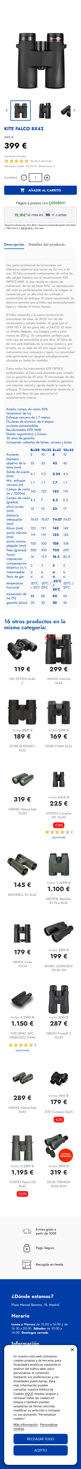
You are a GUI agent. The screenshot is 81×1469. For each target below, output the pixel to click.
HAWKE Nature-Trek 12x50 (22, 811)
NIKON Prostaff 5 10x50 (58, 1035)
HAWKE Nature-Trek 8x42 (22, 1109)
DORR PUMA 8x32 (58, 746)
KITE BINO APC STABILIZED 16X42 (22, 1035)
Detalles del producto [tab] (47, 244)
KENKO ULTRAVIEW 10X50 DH (58, 968)
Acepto (40, 1450)
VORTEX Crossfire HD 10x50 (58, 815)
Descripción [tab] (14, 244)
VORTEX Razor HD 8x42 (22, 1184)
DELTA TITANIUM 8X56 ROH (58, 1184)
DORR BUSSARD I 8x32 (22, 748)
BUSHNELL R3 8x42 (22, 894)
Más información (26, 1424)
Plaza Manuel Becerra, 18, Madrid (35, 1305)
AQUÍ (29, 1394)
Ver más (39, 228)
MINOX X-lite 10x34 (22, 964)
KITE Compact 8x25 (59, 1111)
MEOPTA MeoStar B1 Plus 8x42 (58, 900)
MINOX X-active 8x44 (58, 680)
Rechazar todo (40, 1439)
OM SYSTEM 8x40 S (22, 680)
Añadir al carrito (40, 190)
